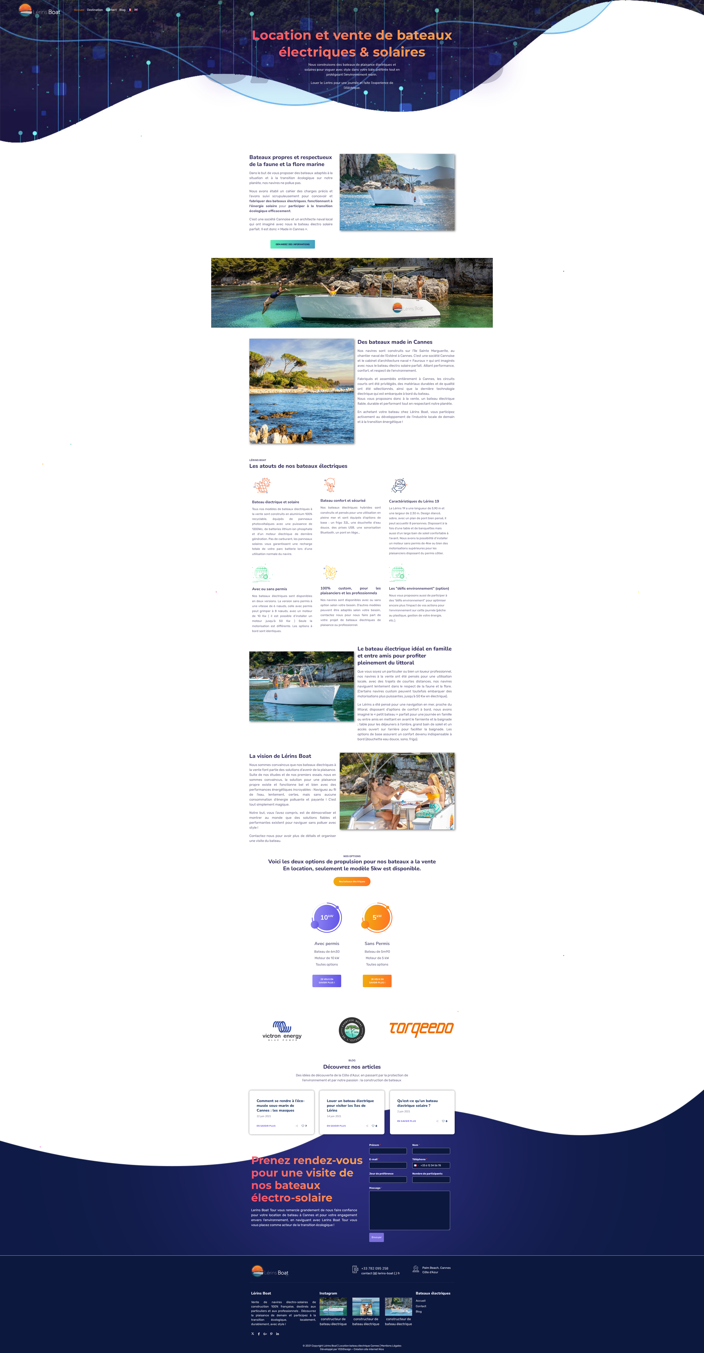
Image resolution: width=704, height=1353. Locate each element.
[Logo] (39, 10)
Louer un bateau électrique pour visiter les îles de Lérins (350, 1105)
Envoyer (377, 1237)
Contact (111, 10)
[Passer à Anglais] (136, 10)
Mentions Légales (391, 1345)
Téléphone (419, 1159)
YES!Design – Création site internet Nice (361, 1349)
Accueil (79, 10)
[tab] (352, 881)
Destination (95, 10)
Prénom (375, 1145)
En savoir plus (266, 1126)
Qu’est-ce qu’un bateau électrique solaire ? (417, 1103)
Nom (416, 1145)
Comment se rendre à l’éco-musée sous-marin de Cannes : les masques (281, 1105)
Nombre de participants (427, 1173)
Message (375, 1188)
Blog (122, 10)
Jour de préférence (381, 1173)
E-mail (374, 1159)
